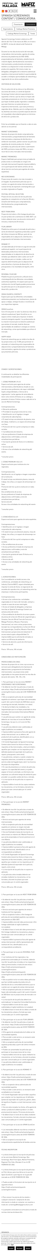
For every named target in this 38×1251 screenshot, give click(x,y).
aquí (12, 1245)
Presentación (18, 24)
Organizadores (8, 29)
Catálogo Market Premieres (25, 29)
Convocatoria (30, 24)
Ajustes (28, 1248)
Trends (32, 34)
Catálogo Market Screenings (17, 34)
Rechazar (20, 1248)
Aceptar (11, 1248)
